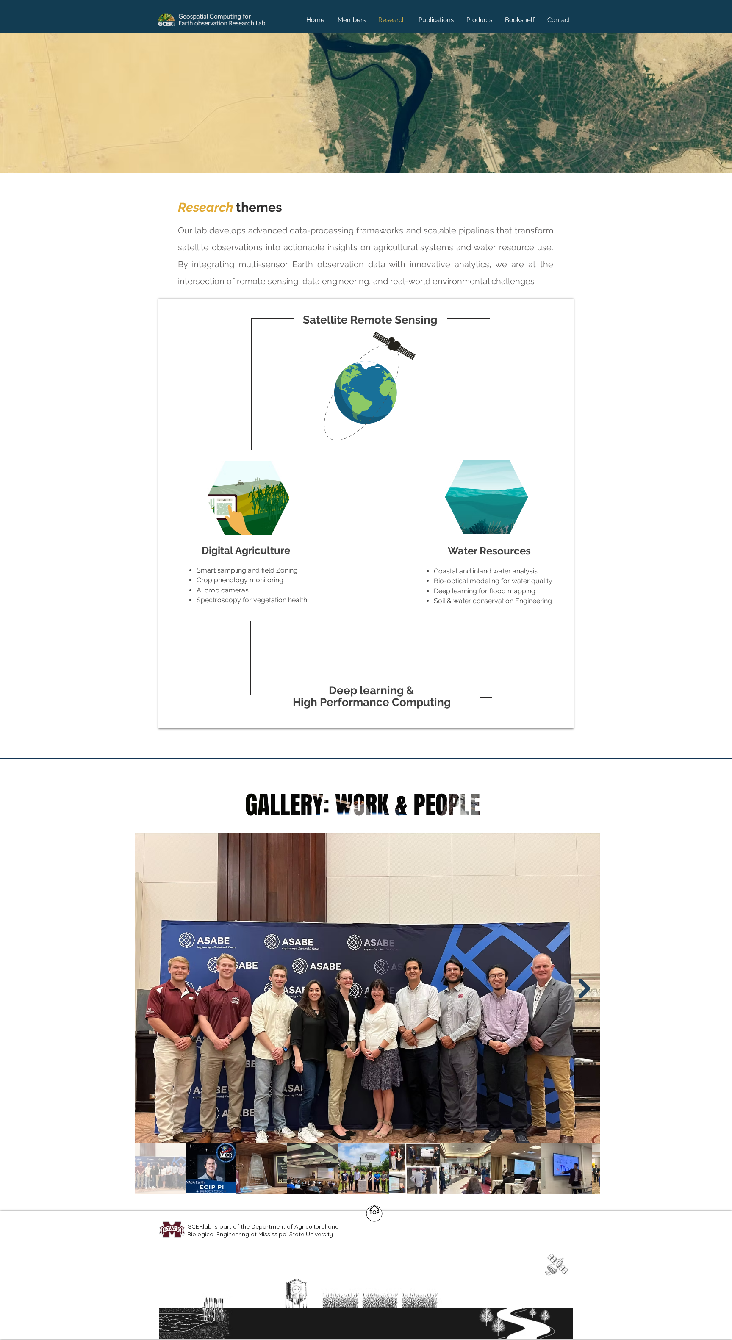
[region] (370, 383)
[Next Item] (584, 988)
